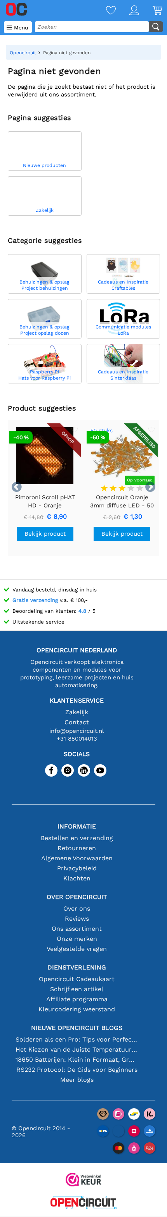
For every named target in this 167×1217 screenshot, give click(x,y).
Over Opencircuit (77, 897)
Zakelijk (76, 712)
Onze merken (77, 938)
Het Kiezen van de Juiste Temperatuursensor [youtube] (77, 1049)
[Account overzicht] (127, 11)
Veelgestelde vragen (77, 948)
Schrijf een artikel (76, 989)
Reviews (77, 918)
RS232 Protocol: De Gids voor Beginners (76, 1069)
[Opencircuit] (83, 1203)
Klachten (76, 878)
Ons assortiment (77, 928)
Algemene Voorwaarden (77, 858)
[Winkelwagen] (150, 11)
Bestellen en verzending (77, 838)
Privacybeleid (77, 868)
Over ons (76, 908)
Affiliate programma (77, 999)
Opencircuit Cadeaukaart (77, 979)
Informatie (76, 826)
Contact (76, 722)
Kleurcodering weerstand (76, 1009)
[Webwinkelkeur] (83, 1180)
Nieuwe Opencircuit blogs (76, 1027)
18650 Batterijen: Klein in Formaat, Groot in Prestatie (77, 1059)
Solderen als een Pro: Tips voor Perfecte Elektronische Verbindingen (77, 1039)
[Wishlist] (104, 11)
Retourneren (76, 848)
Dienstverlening (76, 967)
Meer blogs (77, 1079)
